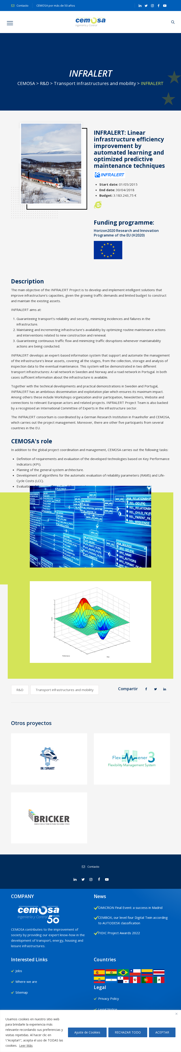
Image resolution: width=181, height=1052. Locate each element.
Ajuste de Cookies (87, 1032)
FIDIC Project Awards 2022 (119, 933)
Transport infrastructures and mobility (65, 690)
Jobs (18, 971)
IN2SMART (49, 777)
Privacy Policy (108, 998)
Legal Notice (107, 1009)
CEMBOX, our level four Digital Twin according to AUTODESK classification (133, 920)
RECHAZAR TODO (128, 1032)
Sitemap (21, 992)
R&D (19, 690)
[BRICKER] (49, 823)
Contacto (22, 5)
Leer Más (26, 1045)
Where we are (26, 981)
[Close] (176, 1013)
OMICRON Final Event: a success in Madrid (130, 907)
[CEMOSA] (90, 22)
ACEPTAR (162, 1032)
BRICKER (49, 836)
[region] (90, 1031)
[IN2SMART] (49, 764)
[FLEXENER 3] (132, 764)
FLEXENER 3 (132, 777)
